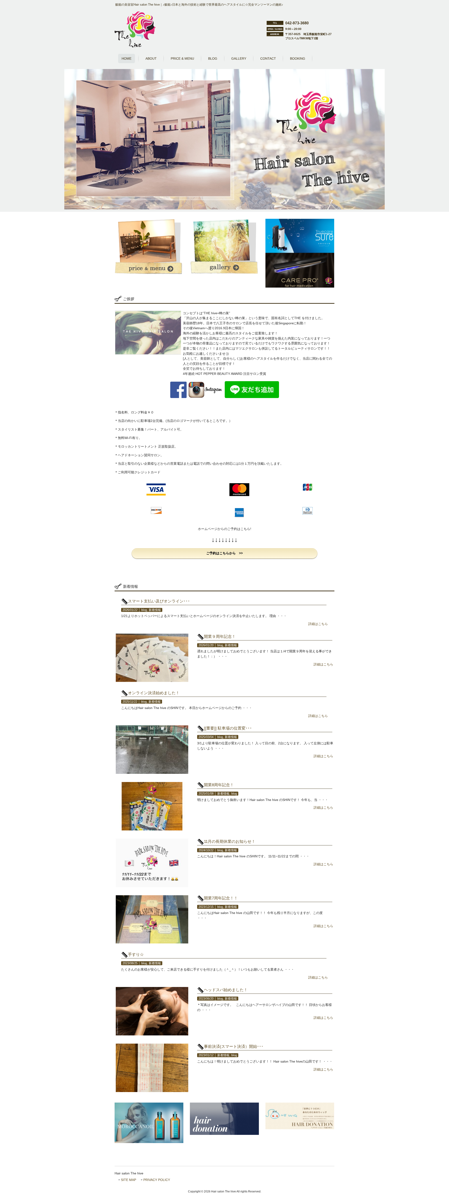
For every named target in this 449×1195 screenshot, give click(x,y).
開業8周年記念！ (219, 784)
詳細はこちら (318, 624)
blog (144, 610)
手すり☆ (136, 954)
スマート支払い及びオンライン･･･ (159, 601)
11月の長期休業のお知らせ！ (229, 841)
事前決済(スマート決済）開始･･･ (233, 1046)
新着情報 (155, 610)
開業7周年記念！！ (221, 898)
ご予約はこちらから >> (224, 553)
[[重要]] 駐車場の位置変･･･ (228, 728)
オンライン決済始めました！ (154, 693)
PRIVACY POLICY (156, 1180)
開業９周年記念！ (220, 636)
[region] (224, 139)
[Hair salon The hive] (135, 46)
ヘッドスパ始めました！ (226, 989)
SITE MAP (128, 1180)
